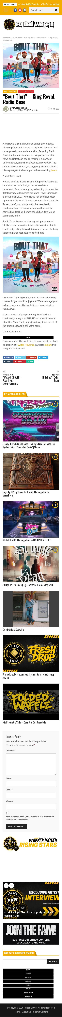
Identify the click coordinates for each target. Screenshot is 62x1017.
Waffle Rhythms (26, 345)
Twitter (21, 357)
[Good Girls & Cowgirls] (31, 609)
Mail (31, 361)
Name (9, 778)
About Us (26, 1012)
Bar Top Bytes (29, 38)
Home (5, 38)
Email (9, 790)
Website (9, 801)
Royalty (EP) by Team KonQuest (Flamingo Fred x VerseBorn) (26, 493)
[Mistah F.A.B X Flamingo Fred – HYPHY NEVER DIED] (31, 519)
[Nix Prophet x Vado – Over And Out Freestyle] (31, 702)
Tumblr (9, 361)
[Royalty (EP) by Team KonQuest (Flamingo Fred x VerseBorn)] (31, 471)
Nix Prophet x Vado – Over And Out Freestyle (24, 722)
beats (54, 170)
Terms (17, 1012)
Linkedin (44, 357)
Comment (11, 750)
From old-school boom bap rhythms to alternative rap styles (28, 676)
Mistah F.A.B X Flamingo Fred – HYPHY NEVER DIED (27, 540)
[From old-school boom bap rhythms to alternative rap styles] (31, 653)
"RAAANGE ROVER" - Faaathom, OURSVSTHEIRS (12, 379)
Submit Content (40, 1012)
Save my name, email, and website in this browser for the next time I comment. (30, 818)
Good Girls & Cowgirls (13, 629)
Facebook (9, 357)
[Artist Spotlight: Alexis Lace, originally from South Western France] (31, 900)
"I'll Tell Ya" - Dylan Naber (50, 378)
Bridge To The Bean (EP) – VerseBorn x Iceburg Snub (28, 585)
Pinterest (21, 361)
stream (48, 345)
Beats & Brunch (15, 38)
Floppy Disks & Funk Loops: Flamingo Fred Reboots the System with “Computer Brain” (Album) (29, 445)
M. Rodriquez (20, 108)
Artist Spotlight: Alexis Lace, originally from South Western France (28, 914)
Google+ (33, 357)
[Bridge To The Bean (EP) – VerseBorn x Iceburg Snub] (31, 564)
